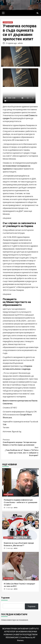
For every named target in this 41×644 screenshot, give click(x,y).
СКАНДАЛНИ (7, 22)
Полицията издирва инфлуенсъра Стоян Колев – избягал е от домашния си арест (20, 502)
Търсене (5, 597)
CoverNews (25, 637)
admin (20, 43)
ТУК (4, 424)
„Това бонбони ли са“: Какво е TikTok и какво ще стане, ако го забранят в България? (21, 451)
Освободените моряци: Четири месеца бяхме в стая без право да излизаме (19, 442)
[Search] (37, 13)
